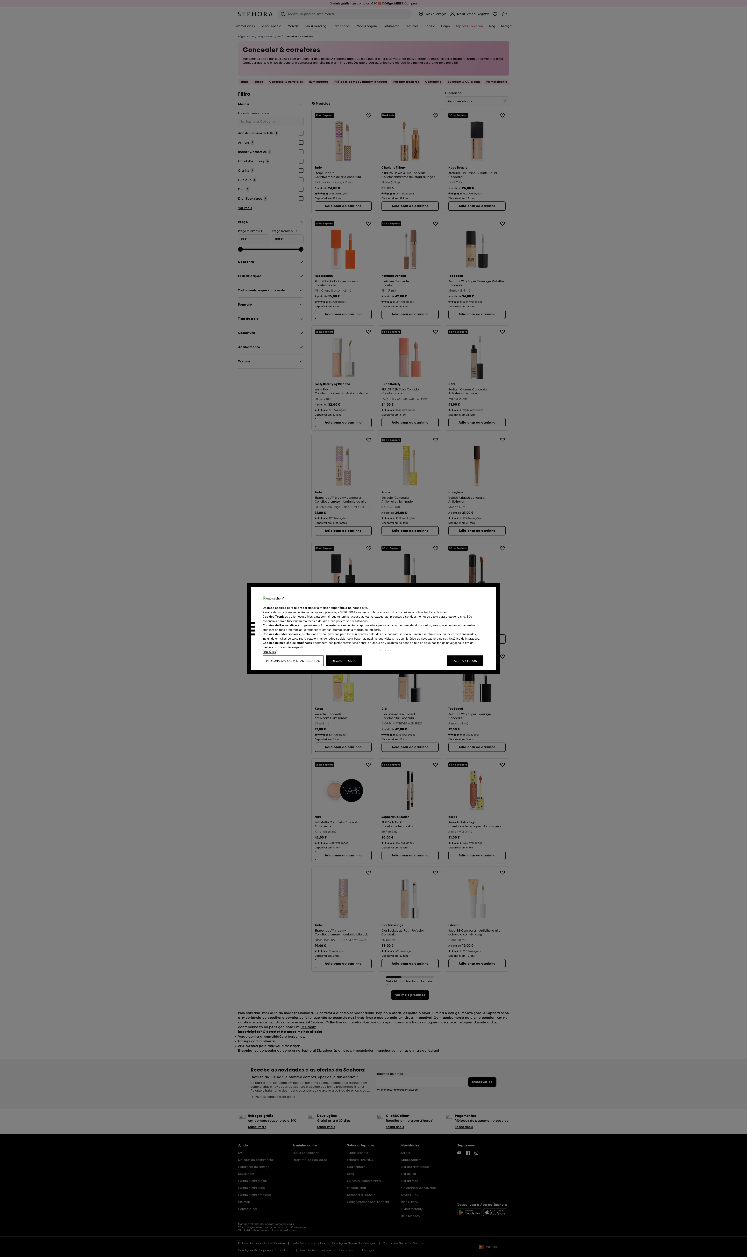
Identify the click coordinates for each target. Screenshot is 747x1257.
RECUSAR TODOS (344, 660)
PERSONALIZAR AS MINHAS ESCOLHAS (293, 660)
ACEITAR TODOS (465, 660)
